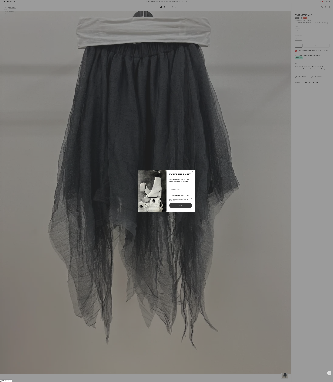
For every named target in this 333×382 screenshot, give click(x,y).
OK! (181, 205)
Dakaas (9, 380)
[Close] (193, 172)
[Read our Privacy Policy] (191, 198)
